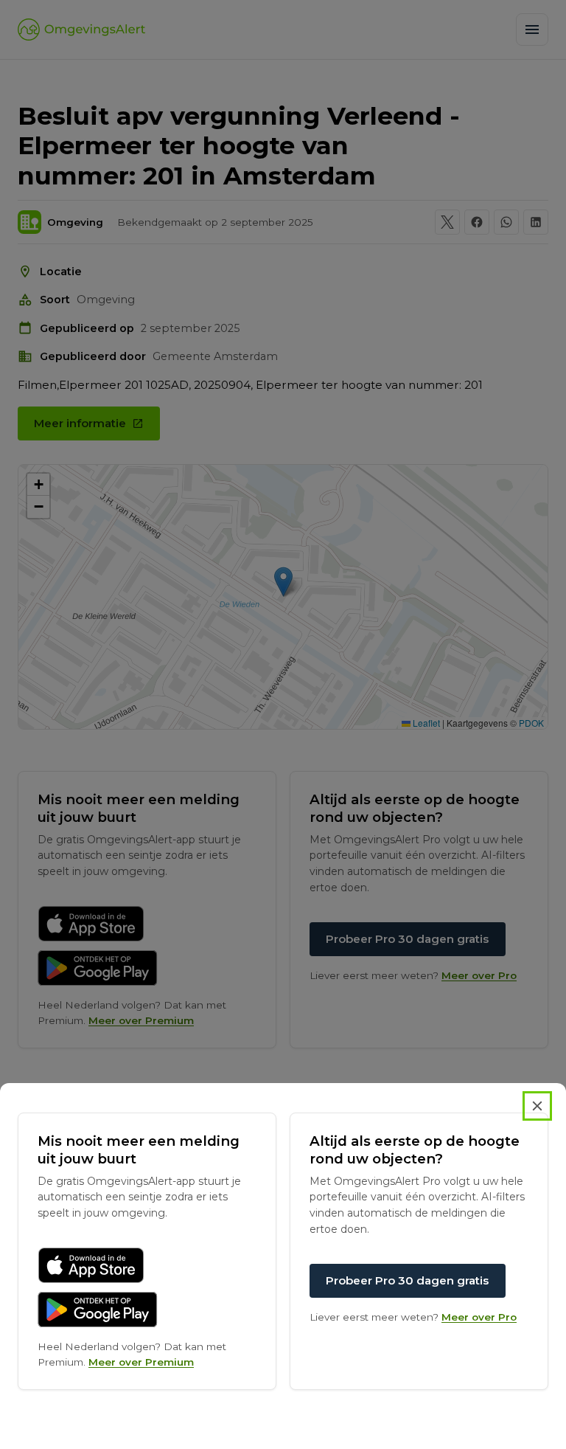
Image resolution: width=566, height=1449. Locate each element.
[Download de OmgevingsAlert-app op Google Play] (98, 1309)
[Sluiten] (537, 1106)
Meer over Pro (479, 1317)
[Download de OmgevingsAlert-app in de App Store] (91, 1265)
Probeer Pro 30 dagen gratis (407, 1280)
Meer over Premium (141, 1362)
